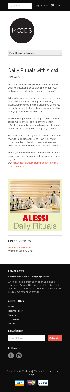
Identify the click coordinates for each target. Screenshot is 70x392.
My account (42, 5)
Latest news (16, 271)
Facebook (11, 355)
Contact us (13, 319)
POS (35, 371)
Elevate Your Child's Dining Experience (28, 276)
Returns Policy (15, 311)
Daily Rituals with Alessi (20, 247)
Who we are (14, 306)
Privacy (11, 323)
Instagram (19, 355)
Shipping (12, 315)
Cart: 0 (59, 5)
